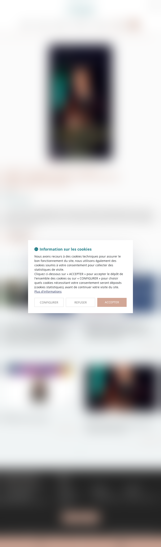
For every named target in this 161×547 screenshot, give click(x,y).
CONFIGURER (49, 302)
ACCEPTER (112, 302)
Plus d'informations (48, 291)
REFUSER (80, 302)
